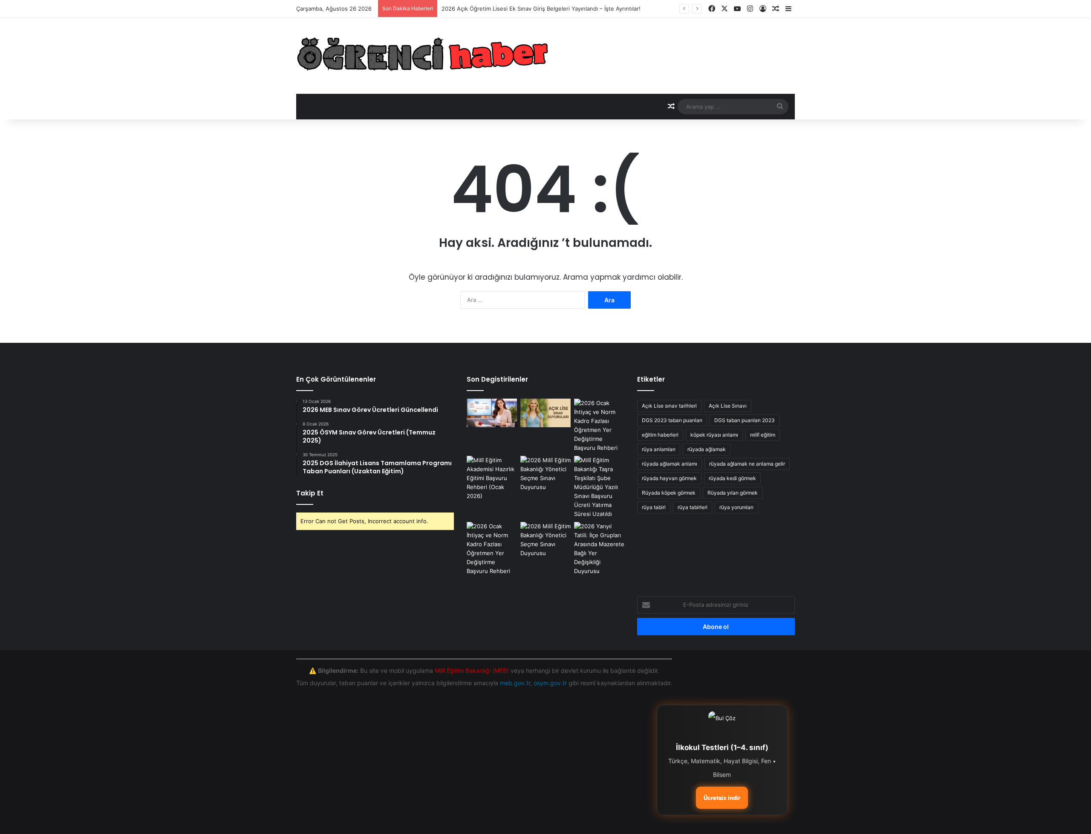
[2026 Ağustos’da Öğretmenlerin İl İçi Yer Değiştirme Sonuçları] (599, 487)
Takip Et (309, 493)
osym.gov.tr (550, 682)
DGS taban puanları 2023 (744, 420)
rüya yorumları (736, 507)
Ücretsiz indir (722, 797)
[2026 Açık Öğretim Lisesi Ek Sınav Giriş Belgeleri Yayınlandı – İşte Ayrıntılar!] (545, 413)
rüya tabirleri (692, 507)
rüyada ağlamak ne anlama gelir (747, 463)
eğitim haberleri (660, 434)
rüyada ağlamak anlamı (669, 463)
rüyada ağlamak (706, 449)
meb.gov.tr (515, 682)
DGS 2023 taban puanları (672, 420)
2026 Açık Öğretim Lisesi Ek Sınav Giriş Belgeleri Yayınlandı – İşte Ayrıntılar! (541, 8)
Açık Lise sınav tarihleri (669, 406)
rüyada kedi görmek (732, 478)
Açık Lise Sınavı (728, 406)
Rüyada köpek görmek (669, 492)
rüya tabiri (654, 507)
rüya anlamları (658, 449)
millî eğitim (762, 434)
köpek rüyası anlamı (714, 434)
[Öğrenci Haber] (423, 56)
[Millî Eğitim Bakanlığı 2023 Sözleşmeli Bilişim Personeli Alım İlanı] (545, 474)
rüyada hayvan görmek (669, 478)
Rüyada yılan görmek (732, 492)
